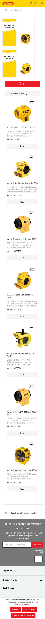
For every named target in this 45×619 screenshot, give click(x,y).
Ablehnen (16, 609)
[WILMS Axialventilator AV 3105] (22, 223)
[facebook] (16, 571)
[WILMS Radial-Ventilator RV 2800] (22, 278)
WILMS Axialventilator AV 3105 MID (21, 413)
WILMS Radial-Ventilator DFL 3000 (20, 354)
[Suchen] (31, 3)
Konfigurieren (29, 609)
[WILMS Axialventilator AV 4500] (22, 454)
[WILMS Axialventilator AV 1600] (22, 111)
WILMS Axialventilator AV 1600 (21, 127)
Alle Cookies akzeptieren (23, 615)
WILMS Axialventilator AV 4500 (22, 470)
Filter (24, 84)
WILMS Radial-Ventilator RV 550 (22, 183)
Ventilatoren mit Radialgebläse (19, 63)
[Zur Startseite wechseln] (8, 3)
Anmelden (37, 545)
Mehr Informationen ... (22, 605)
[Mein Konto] (35, 3)
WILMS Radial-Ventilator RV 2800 (20, 296)
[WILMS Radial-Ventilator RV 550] (22, 167)
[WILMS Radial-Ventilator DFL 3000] (22, 337)
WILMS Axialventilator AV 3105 (21, 239)
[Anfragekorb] (39, 2)
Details (22, 146)
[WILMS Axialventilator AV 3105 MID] (22, 395)
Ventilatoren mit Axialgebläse (19, 32)
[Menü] (42, 3)
